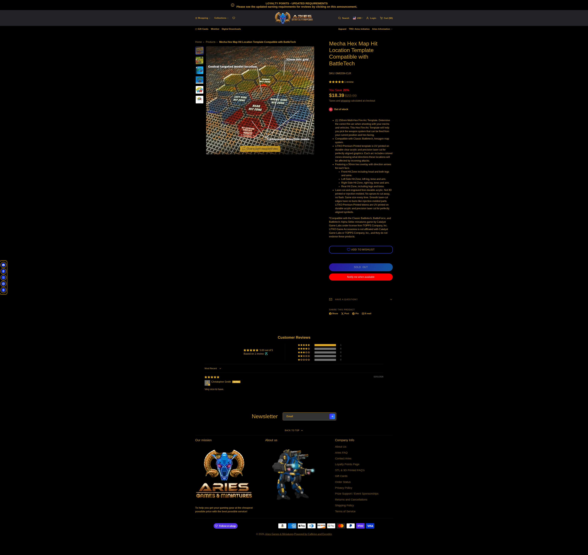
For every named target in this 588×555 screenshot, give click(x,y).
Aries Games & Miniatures (279, 534)
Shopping (203, 18)
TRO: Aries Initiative (359, 29)
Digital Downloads (231, 29)
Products (210, 42)
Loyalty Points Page (347, 464)
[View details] (224, 473)
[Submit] (332, 416)
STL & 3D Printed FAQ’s (350, 470)
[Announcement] (294, 5)
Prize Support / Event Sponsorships (357, 493)
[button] (336, 82)
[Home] (294, 18)
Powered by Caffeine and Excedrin (313, 534)
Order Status (343, 482)
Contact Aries (343, 458)
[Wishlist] (234, 18)
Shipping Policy (344, 505)
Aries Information (381, 29)
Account (371, 18)
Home (198, 42)
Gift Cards (203, 29)
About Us (340, 446)
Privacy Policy (343, 487)
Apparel (342, 29)
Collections (220, 18)
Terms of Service (345, 511)
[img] (212, 377)
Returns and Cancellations (351, 499)
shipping (345, 100)
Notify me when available (361, 277)
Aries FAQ (341, 452)
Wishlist (215, 29)
